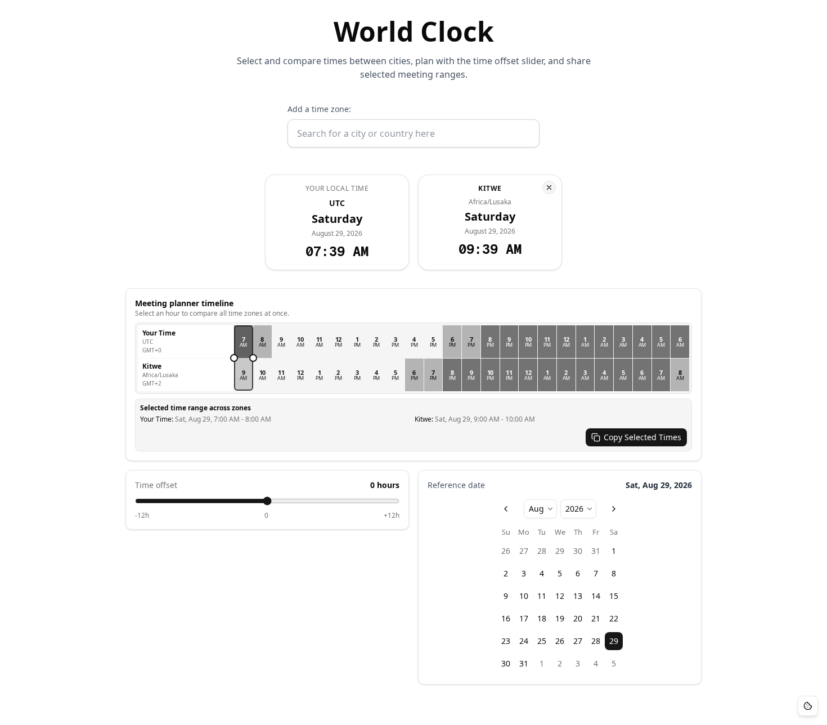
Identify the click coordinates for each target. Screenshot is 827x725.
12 (559, 595)
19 (559, 618)
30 (577, 550)
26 (505, 550)
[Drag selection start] (234, 358)
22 (613, 618)
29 (559, 550)
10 (523, 595)
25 (541, 641)
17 (523, 618)
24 (523, 641)
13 (577, 595)
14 (595, 595)
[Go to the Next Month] (614, 509)
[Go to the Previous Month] (506, 509)
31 (595, 550)
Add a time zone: (319, 109)
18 (541, 618)
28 (541, 550)
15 (613, 595)
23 (505, 641)
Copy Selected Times (642, 437)
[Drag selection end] (253, 358)
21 (595, 618)
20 (577, 618)
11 (541, 595)
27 (523, 550)
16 (505, 618)
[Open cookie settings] (808, 706)
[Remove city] (549, 187)
